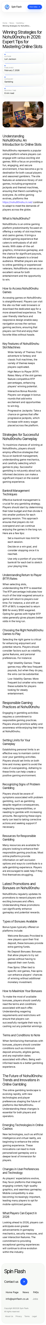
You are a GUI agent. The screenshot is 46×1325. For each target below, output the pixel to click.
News (11, 23)
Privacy (19, 1316)
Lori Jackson (10, 59)
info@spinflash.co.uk (17, 1299)
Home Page (12, 1292)
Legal (34, 1316)
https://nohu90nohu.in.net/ (18, 202)
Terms (27, 1316)
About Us (9, 1316)
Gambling (20, 23)
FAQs (36, 1292)
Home (5, 23)
